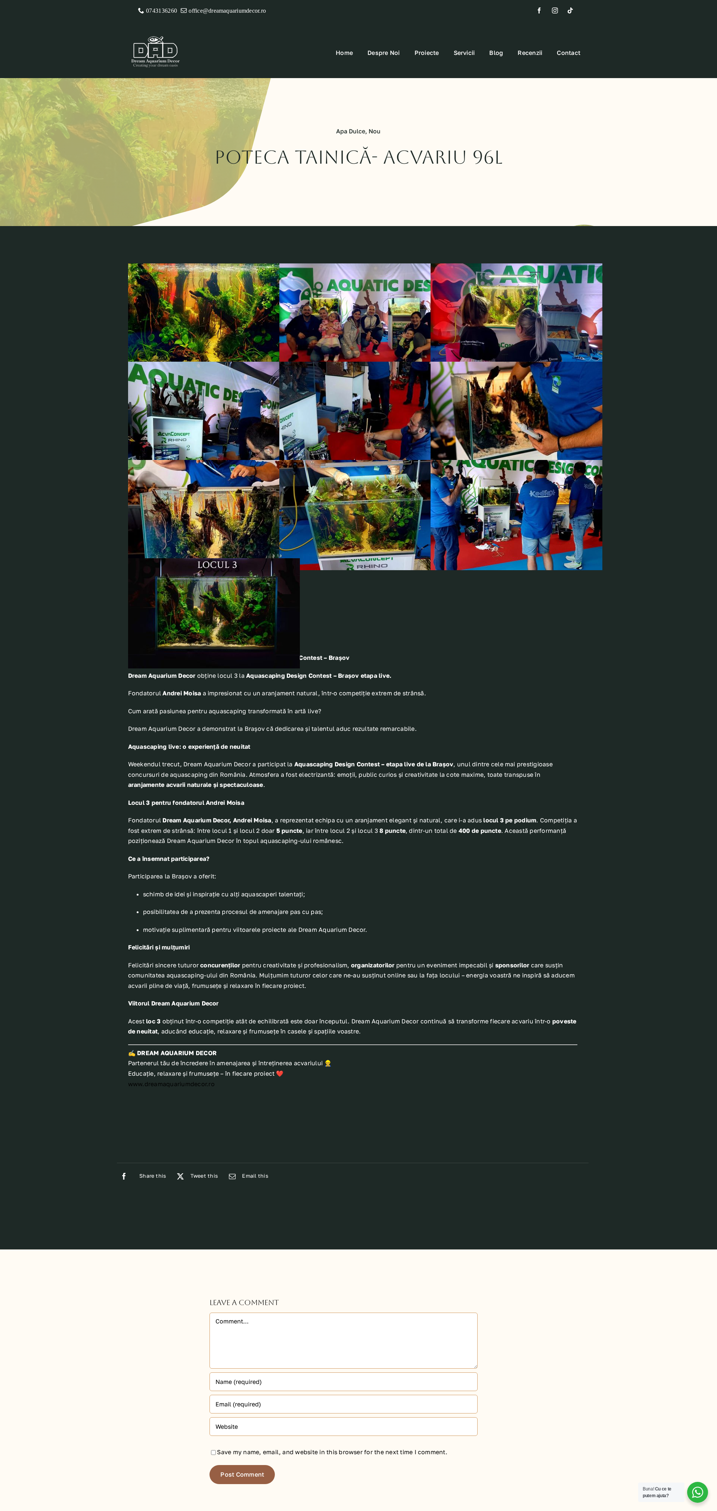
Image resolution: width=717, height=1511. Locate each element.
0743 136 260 (161, 10)
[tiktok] (573, 10)
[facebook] (542, 10)
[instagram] (558, 10)
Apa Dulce (350, 131)
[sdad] (155, 31)
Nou (375, 131)
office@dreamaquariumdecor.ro (227, 10)
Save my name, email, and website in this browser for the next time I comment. (332, 1452)
